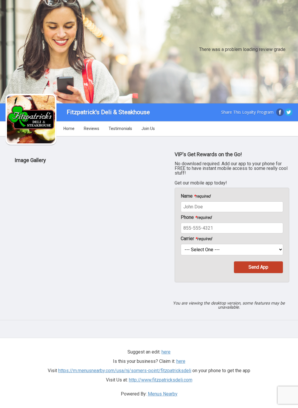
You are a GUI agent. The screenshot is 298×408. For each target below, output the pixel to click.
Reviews (91, 128)
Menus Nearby (163, 394)
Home (68, 128)
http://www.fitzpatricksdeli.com (160, 380)
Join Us (148, 128)
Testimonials (120, 128)
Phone (196, 217)
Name (195, 196)
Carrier (196, 238)
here (180, 361)
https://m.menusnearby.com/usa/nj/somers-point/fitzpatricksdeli (124, 370)
